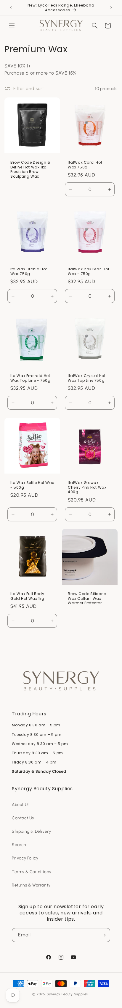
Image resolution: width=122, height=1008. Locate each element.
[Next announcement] (111, 7)
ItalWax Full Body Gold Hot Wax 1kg (27, 596)
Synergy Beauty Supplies (67, 994)
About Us (21, 804)
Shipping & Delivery (31, 831)
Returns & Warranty (31, 885)
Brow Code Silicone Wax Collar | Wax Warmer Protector (87, 598)
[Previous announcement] (10, 7)
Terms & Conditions (31, 871)
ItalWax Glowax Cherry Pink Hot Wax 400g (87, 487)
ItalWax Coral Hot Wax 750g (85, 164)
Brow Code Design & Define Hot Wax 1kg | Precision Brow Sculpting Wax (30, 169)
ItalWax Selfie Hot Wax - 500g (32, 485)
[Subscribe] (103, 935)
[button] (11, 25)
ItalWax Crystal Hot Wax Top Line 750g (86, 378)
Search (19, 844)
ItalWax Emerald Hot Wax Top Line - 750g (30, 378)
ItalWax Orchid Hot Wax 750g (28, 271)
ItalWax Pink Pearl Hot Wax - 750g (88, 271)
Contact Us (23, 818)
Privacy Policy (25, 858)
